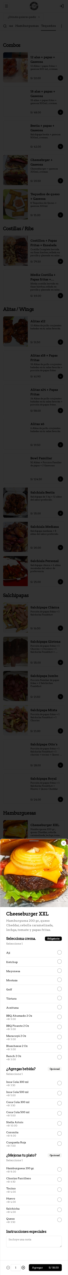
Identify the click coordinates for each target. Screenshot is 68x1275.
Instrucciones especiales (26, 1232)
